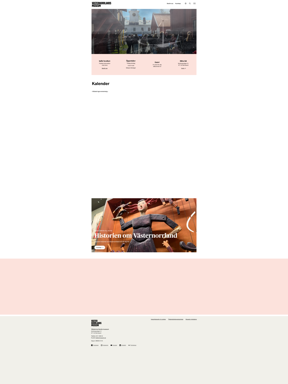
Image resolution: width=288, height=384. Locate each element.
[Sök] (190, 4)
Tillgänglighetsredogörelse (175, 319)
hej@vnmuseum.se (101, 338)
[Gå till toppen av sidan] (280, 382)
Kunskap (178, 3)
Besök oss (170, 3)
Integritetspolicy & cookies (158, 319)
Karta (183, 68)
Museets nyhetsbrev (191, 319)
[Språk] (185, 3)
